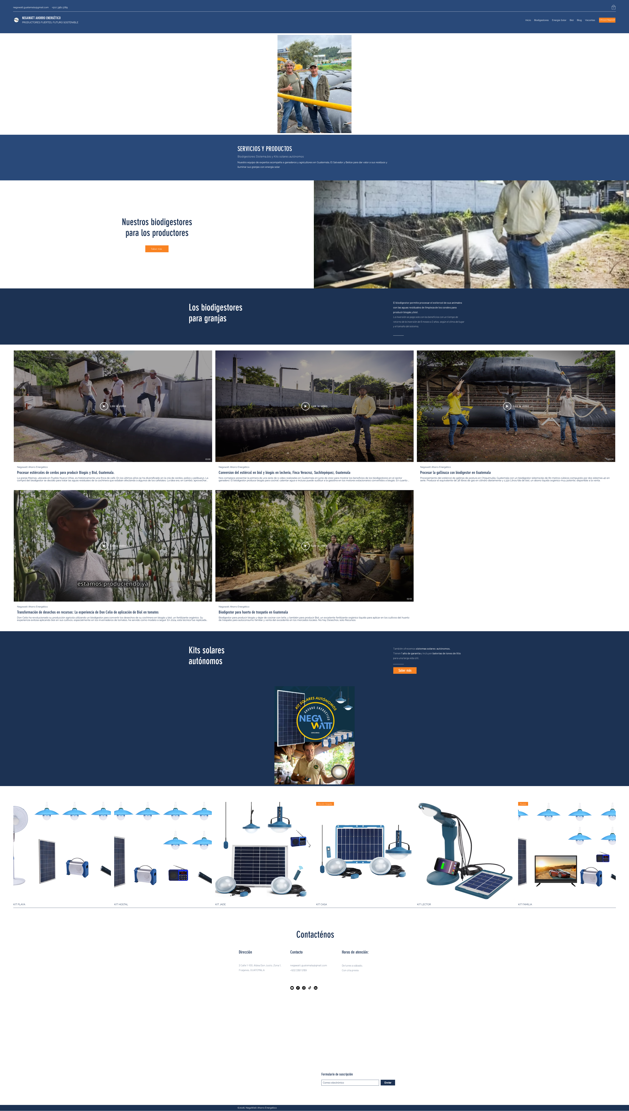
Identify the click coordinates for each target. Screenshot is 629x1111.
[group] (314, 855)
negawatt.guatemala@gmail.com (31, 7)
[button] (614, 7)
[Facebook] (298, 988)
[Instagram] (304, 988)
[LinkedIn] (315, 988)
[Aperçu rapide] (62, 851)
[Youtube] (292, 988)
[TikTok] (310, 988)
